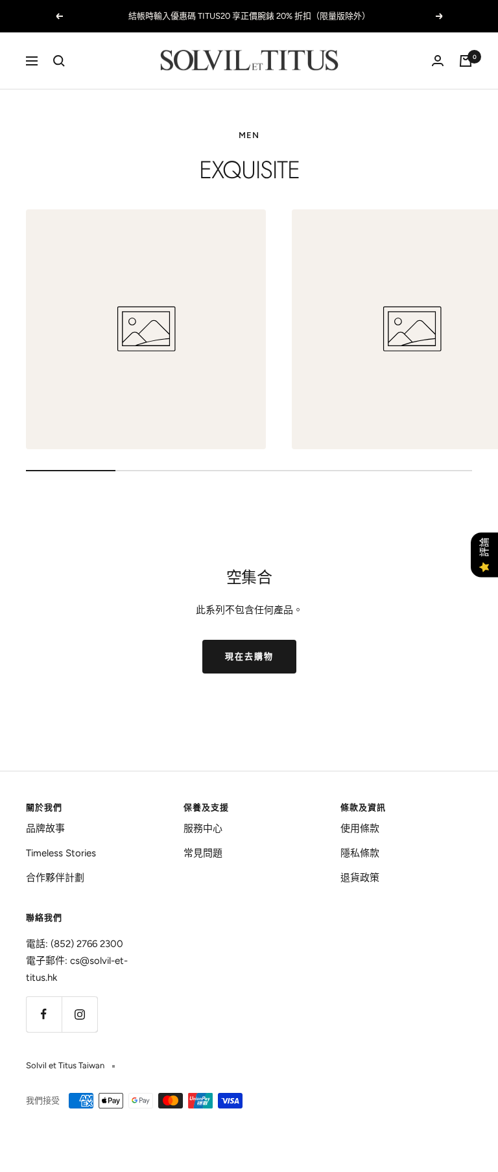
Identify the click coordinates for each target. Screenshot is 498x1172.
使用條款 (359, 828)
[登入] (438, 60)
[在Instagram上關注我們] (79, 1014)
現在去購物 (249, 656)
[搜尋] (59, 61)
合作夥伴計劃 (55, 878)
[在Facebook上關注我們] (44, 1014)
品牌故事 (45, 828)
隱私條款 (359, 853)
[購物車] (465, 61)
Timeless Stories (61, 853)
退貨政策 (359, 878)
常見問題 (203, 853)
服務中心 (203, 828)
